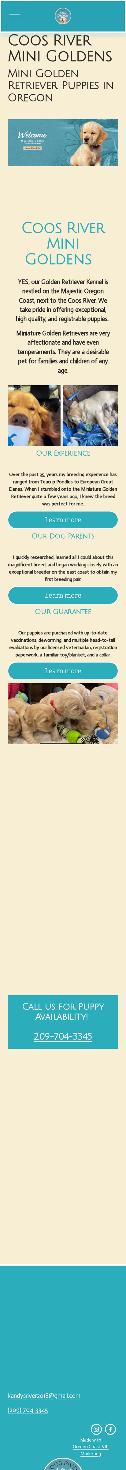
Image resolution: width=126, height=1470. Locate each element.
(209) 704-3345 (28, 1409)
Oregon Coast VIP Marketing (91, 1450)
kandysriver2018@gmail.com (44, 1395)
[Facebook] (110, 1429)
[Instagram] (96, 1429)
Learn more (63, 520)
